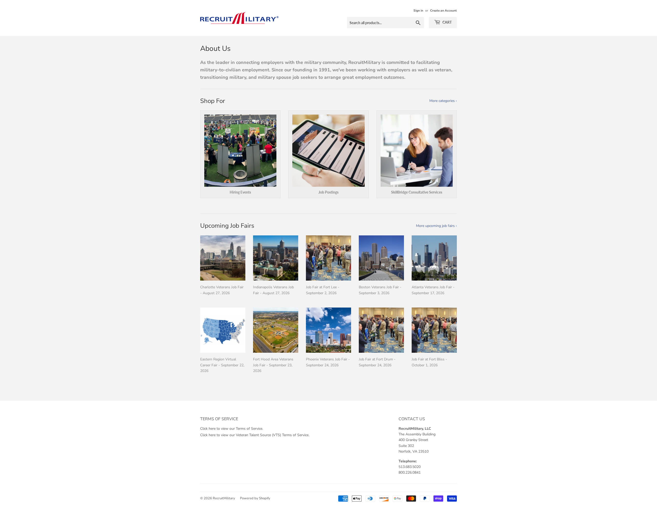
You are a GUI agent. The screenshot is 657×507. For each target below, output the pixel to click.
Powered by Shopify (255, 498)
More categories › (443, 100)
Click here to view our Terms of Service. (231, 428)
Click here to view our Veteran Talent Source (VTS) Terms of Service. (254, 435)
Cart (447, 22)
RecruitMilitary (224, 498)
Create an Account (443, 10)
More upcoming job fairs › (436, 225)
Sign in (418, 10)
